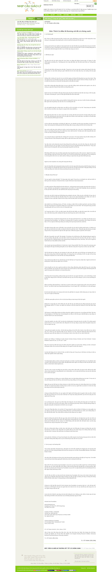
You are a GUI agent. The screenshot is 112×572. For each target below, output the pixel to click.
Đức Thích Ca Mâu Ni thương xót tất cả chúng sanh (62, 548)
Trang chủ (46, 0)
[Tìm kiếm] (95, 4)
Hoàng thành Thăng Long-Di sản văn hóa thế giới (29, 51)
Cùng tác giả (57, 18)
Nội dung (48, 18)
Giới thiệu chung (56, 0)
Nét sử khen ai (20, 64)
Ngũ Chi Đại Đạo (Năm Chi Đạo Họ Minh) (27, 58)
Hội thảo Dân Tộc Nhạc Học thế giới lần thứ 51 (28, 45)
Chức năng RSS (31, 24)
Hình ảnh (73, 14)
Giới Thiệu (66, 14)
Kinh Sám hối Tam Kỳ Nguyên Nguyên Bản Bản (29, 75)
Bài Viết (53, 14)
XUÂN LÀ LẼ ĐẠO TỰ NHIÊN (24, 32)
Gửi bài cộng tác (67, 0)
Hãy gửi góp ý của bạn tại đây (82, 561)
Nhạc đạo (80, 14)
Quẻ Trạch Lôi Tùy (21, 70)
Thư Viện (59, 14)
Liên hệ (76, 0)
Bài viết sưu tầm (68, 18)
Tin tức (47, 14)
